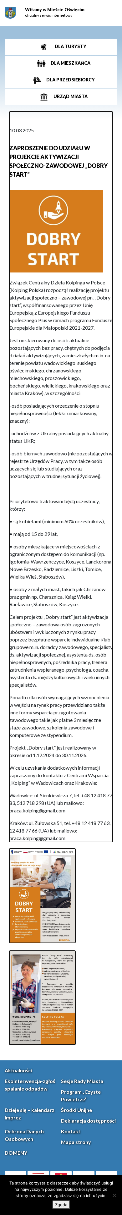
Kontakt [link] (70, 1131)
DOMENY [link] (16, 1153)
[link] (10, 13)
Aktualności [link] (18, 1070)
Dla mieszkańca (70, 63)
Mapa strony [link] (76, 1142)
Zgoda (61, 1204)
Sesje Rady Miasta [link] (82, 1081)
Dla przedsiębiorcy (70, 80)
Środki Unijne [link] (76, 1110)
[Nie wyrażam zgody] (114, 1195)
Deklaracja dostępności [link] (88, 1121)
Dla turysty (70, 46)
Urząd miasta (70, 96)
